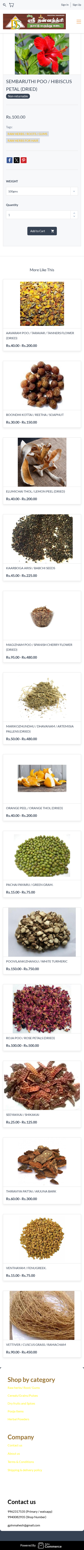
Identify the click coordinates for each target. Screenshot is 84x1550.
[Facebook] (10, 160)
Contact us (15, 1445)
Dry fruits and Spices (21, 1403)
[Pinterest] (24, 160)
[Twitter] (17, 160)
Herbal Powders (18, 1419)
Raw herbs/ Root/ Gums (24, 1387)
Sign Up (77, 4)
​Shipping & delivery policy (25, 1470)
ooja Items (17, 1411)
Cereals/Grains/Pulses (23, 1395)
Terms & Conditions (21, 1462)
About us (14, 1453)
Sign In (65, 4)
